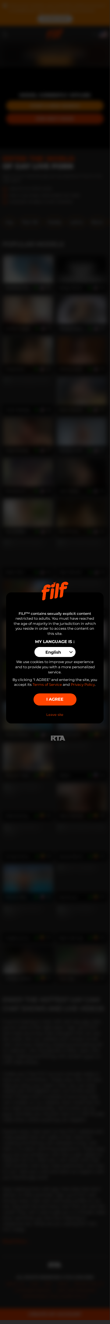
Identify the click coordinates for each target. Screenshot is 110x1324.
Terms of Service (47, 684)
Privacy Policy (83, 684)
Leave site (54, 715)
